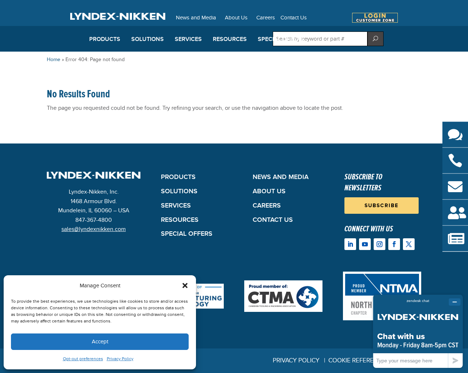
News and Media (196, 18)
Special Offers (281, 39)
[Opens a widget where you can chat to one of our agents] (417, 331)
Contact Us (293, 18)
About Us (236, 18)
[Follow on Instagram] (379, 244)
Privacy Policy (120, 358)
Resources (230, 39)
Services (188, 39)
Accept (100, 341)
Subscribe (382, 205)
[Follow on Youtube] (365, 244)
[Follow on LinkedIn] (350, 244)
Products (104, 39)
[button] (185, 285)
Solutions (147, 39)
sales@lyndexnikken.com (93, 229)
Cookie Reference (357, 360)
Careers (265, 18)
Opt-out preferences (83, 358)
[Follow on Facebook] (394, 244)
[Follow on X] (409, 244)
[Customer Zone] (375, 21)
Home (53, 59)
